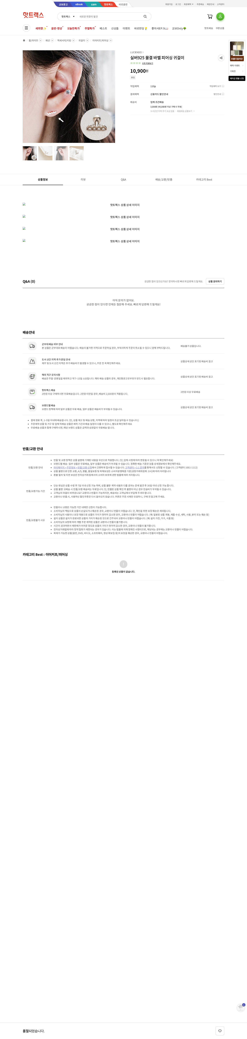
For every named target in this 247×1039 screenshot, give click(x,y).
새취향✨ (40, 28)
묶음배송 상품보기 (184, 111)
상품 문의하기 (215, 281)
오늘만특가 (73, 28)
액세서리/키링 (64, 40)
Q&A (123, 179)
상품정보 (43, 179)
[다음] (116, 98)
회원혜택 (187, 4)
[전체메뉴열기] (26, 28)
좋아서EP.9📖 (160, 28)
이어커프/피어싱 (100, 40)
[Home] (24, 40)
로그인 (178, 4)
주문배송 (200, 4)
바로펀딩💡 (141, 28)
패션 (48, 40)
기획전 (233, 71)
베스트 (103, 28)
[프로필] (220, 16)
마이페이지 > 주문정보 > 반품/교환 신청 (73, 467)
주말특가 (90, 28)
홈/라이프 (33, 40)
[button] (221, 58)
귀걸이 (81, 40)
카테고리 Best (204, 179)
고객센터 (220, 4)
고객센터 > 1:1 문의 (134, 467)
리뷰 (83, 179)
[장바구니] (210, 16)
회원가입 (169, 4)
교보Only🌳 (179, 28)
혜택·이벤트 (235, 65)
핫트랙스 (65, 16)
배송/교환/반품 (163, 179)
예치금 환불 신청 (237, 78)
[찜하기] (220, 1031)
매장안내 (210, 4)
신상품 (115, 28)
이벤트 (126, 28)
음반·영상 (56, 28)
